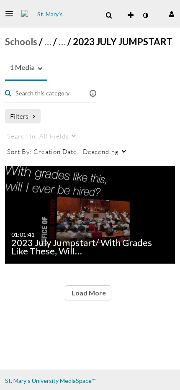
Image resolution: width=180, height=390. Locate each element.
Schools (21, 41)
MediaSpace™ (77, 380)
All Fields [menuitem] (38, 136)
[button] (11, 14)
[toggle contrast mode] (145, 15)
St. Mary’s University (32, 380)
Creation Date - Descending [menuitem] (63, 151)
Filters (19, 116)
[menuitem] (109, 15)
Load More (88, 293)
